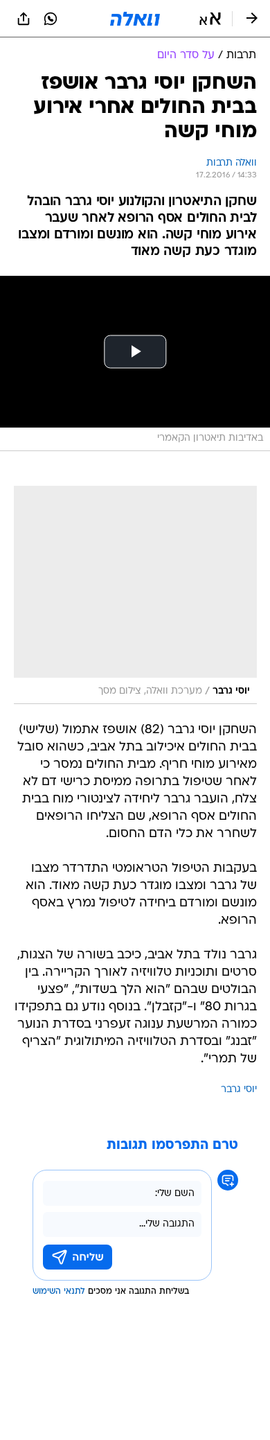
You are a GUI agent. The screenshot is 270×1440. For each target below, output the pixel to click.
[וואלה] (135, 19)
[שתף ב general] (23, 18)
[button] (210, 18)
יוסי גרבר (239, 1089)
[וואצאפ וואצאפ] (50, 19)
